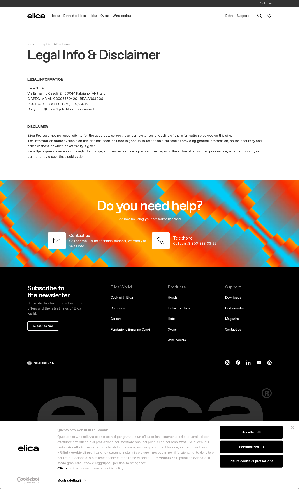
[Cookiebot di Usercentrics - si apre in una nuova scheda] (28, 480)
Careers (116, 318)
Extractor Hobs (179, 308)
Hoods (172, 297)
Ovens (172, 329)
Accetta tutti (251, 432)
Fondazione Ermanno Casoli (130, 329)
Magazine (232, 318)
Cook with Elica (122, 297)
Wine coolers (177, 340)
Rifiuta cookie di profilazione (251, 461)
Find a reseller (234, 308)
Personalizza (249, 446)
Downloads (233, 297)
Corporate (118, 308)
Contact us (233, 329)
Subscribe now (43, 326)
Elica (30, 44)
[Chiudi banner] (292, 427)
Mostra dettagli (69, 480)
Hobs (171, 318)
